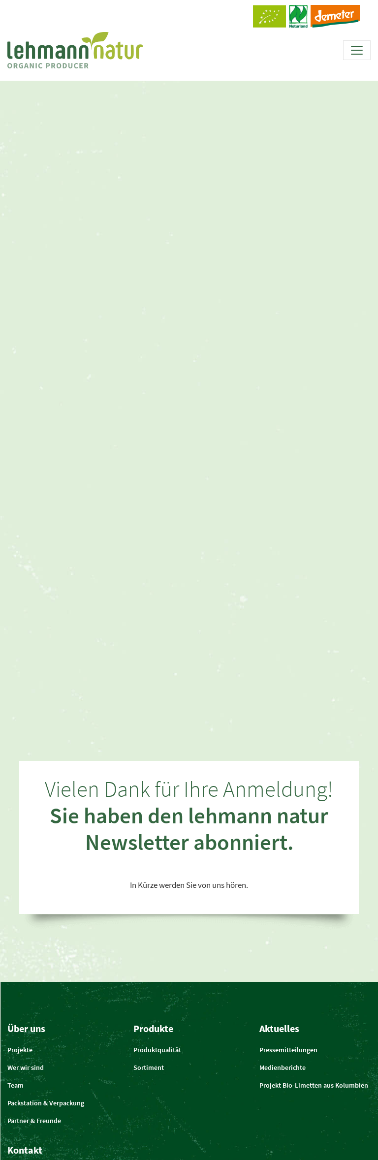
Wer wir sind (25, 1067)
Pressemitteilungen (288, 1049)
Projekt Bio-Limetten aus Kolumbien (313, 1085)
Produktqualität (157, 1049)
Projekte (19, 1049)
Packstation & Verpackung (45, 1102)
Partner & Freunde (34, 1120)
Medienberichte (282, 1067)
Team (15, 1085)
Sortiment (148, 1067)
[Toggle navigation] (357, 50)
